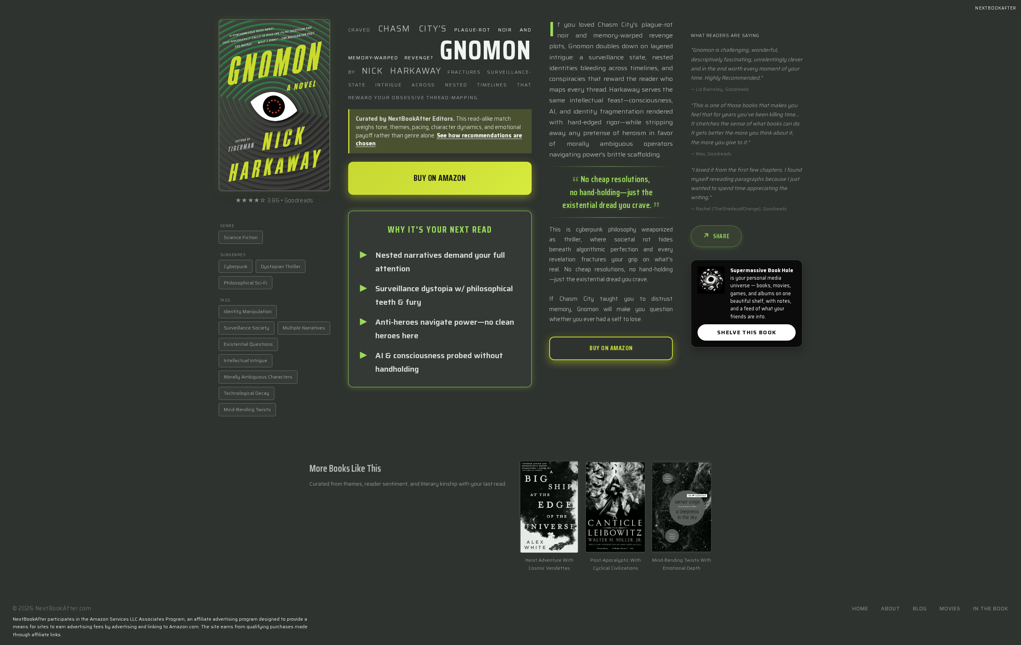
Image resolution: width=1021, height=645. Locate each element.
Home (860, 608)
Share (721, 236)
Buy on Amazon (440, 177)
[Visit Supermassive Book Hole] (711, 280)
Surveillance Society (246, 327)
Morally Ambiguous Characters (258, 376)
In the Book (990, 608)
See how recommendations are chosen (439, 139)
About (890, 608)
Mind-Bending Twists (247, 409)
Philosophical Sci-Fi (245, 282)
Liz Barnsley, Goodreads (722, 89)
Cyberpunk (235, 266)
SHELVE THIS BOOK (747, 332)
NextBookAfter (995, 8)
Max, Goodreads (713, 153)
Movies (950, 608)
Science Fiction (241, 237)
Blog (920, 608)
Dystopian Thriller (280, 266)
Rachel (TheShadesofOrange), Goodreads (741, 208)
